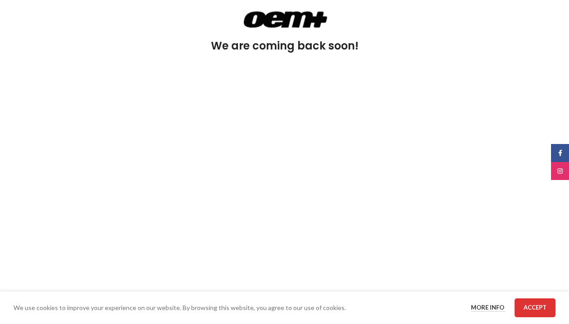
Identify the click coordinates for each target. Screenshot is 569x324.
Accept (535, 307)
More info (488, 307)
